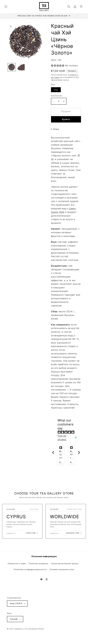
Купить (66, 119)
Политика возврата (38, 563)
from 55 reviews (62, 437)
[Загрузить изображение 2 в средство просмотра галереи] (21, 67)
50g (57, 90)
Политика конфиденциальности (30, 569)
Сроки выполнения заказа (64, 563)
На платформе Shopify (34, 629)
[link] (22, 521)
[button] (6, 7)
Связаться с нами (17, 563)
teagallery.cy (19, 629)
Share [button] (56, 129)
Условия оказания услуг (61, 569)
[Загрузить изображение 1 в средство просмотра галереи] (12, 67)
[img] (67, 432)
